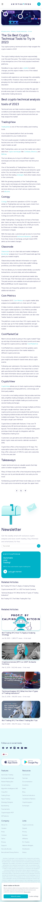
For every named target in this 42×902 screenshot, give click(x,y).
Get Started (26, 775)
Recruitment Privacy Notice (9, 852)
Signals (24, 828)
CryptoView (5, 386)
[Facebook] (3, 748)
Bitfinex (4, 154)
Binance (34, 152)
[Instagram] (22, 748)
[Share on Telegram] (25, 490)
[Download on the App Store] (10, 762)
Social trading (5, 785)
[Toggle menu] (2, 4)
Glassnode (5, 251)
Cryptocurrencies (27, 825)
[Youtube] (18, 748)
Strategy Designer (7, 802)
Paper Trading (5, 799)
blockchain (5, 254)
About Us (4, 825)
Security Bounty (6, 849)
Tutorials (25, 778)
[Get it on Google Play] (31, 762)
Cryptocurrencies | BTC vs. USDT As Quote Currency (18, 589)
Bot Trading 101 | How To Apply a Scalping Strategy (18, 586)
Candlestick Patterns (28, 799)
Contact (4, 835)
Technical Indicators (28, 795)
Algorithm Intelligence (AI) (9, 788)
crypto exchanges (14, 152)
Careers (3, 828)
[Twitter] (7, 748)
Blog (23, 792)
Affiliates (25, 838)
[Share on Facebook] (16, 490)
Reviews (24, 835)
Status (24, 852)
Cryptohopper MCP (7, 812)
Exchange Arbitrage (7, 778)
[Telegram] (11, 748)
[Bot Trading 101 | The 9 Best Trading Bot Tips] (21, 709)
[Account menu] (39, 4)
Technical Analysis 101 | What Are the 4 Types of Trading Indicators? (19, 594)
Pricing (24, 832)
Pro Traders (25, 842)
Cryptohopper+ (27, 802)
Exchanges (25, 806)
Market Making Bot (7, 781)
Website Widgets (27, 845)
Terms (3, 838)
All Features (5, 816)
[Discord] (15, 748)
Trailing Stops (5, 795)
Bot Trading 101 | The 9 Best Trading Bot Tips (16, 599)
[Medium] (26, 748)
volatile (25, 68)
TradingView (5, 127)
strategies (20, 175)
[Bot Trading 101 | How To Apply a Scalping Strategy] (21, 621)
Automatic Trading (7, 775)
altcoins (7, 191)
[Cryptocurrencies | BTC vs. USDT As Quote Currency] (21, 651)
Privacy (3, 842)
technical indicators (24, 236)
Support (4, 845)
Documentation (27, 781)
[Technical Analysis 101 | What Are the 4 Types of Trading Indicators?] (21, 680)
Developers (26, 849)
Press (3, 832)
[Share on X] (21, 490)
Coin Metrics (18, 300)
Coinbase (27, 152)
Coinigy (4, 202)
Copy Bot (4, 792)
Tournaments (5, 809)
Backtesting (5, 806)
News (24, 788)
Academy (25, 785)
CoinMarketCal (32, 344)
